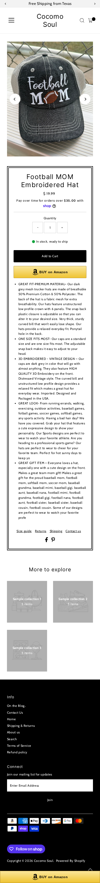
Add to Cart (50, 256)
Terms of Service (19, 745)
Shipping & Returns (21, 726)
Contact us (73, 531)
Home (11, 719)
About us (13, 732)
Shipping (56, 531)
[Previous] (14, 99)
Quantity (50, 218)
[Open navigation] (11, 20)
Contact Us (15, 712)
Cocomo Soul (50, 20)
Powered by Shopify (70, 861)
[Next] (85, 99)
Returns (40, 531)
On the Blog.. (16, 706)
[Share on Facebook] (47, 541)
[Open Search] (82, 20)
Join (50, 800)
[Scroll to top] (90, 869)
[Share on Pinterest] (53, 541)
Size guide (24, 531)
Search (12, 739)
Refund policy (17, 752)
